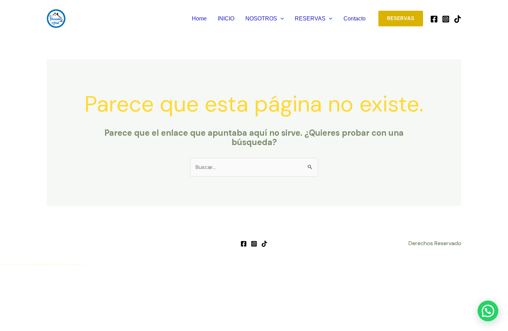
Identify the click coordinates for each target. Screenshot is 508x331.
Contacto (355, 18)
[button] (280, 19)
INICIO (226, 18)
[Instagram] (446, 19)
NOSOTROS (261, 18)
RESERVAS (310, 18)
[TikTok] (457, 19)
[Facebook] (434, 19)
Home (199, 18)
